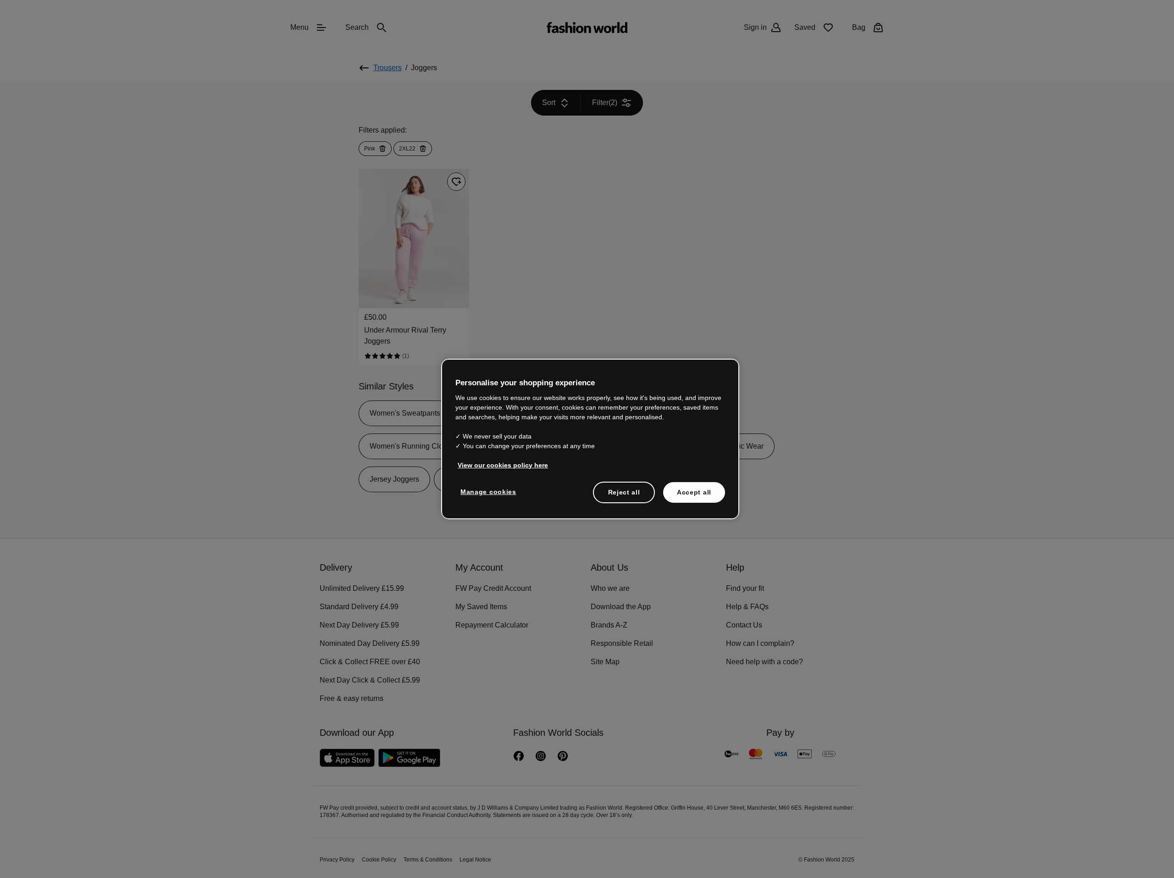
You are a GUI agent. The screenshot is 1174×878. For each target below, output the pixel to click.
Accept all (694, 491)
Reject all (624, 491)
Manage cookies (488, 491)
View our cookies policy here (503, 464)
